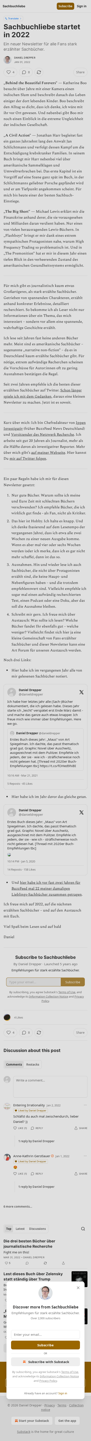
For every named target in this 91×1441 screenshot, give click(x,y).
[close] (78, 1287)
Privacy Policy (48, 1381)
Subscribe (45, 1345)
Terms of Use (69, 1372)
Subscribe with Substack (48, 1362)
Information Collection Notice (59, 1376)
